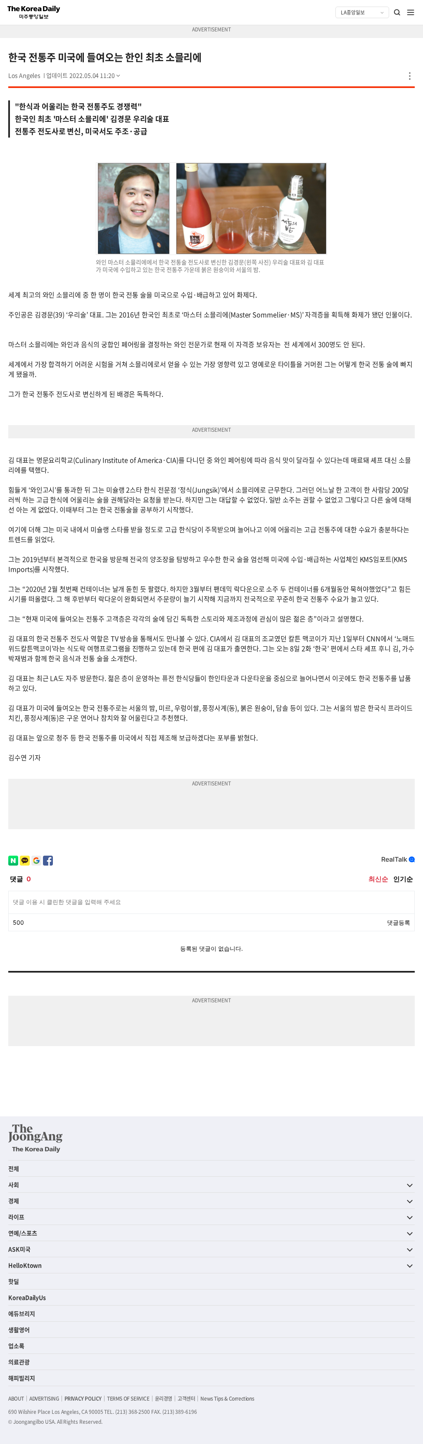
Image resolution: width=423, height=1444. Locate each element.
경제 (13, 1201)
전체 (13, 1168)
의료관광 (19, 1362)
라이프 (16, 1217)
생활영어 (19, 1329)
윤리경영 (163, 1398)
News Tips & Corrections (227, 1398)
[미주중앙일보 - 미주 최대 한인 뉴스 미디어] (33, 12)
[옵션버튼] (410, 76)
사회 (13, 1184)
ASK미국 (19, 1249)
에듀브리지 (21, 1313)
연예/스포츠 (22, 1233)
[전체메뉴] (411, 12)
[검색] (397, 12)
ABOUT (16, 1398)
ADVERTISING (44, 1398)
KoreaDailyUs (27, 1297)
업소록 (16, 1346)
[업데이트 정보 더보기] (83, 75)
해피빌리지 (21, 1378)
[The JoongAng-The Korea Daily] (35, 1138)
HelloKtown (25, 1265)
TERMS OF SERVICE (128, 1398)
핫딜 (13, 1281)
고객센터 (186, 1398)
